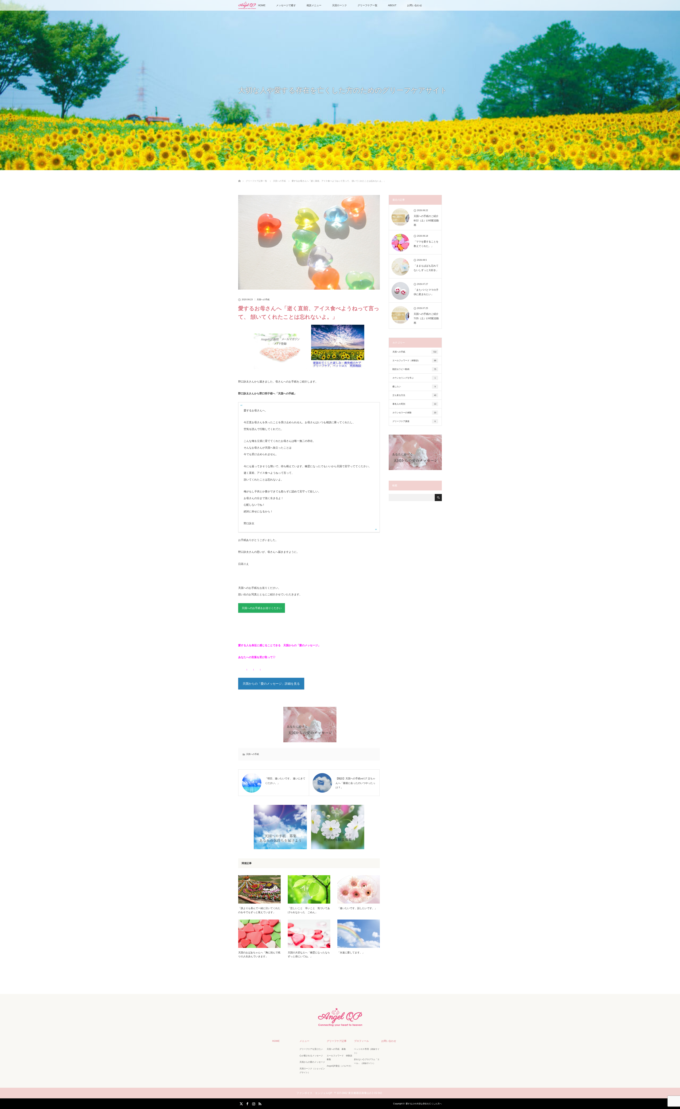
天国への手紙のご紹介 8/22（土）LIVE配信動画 (426, 220)
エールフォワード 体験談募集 (339, 1057)
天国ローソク (339, 5)
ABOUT (392, 5)
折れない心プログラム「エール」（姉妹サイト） (366, 1061)
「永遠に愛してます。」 (351, 952)
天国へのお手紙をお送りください (262, 608)
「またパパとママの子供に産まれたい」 (426, 292)
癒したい (414, 386)
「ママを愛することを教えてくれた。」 (426, 243)
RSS (259, 1103)
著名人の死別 (414, 404)
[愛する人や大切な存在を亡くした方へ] (340, 1024)
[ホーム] (239, 176)
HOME (261, 5)
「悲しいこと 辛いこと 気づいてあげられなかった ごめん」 (309, 910)
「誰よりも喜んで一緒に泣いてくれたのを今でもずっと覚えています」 (259, 910)
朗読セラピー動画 (414, 369)
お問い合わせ (414, 5)
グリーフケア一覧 (367, 5)
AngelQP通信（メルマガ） (339, 1066)
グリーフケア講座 (414, 421)
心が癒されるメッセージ (311, 1055)
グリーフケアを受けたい (311, 1049)
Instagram (253, 1103)
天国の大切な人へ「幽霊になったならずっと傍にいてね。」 (309, 954)
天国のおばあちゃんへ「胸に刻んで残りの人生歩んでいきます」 (259, 954)
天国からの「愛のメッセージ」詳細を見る (271, 683)
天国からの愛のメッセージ (312, 1062)
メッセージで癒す (286, 5)
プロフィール (361, 1041)
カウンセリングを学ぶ (414, 378)
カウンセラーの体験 (414, 412)
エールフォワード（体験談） (414, 360)
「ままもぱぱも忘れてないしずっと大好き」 (426, 268)
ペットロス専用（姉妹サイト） (366, 1051)
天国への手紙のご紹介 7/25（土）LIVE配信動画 (426, 318)
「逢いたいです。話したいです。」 (357, 908)
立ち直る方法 (414, 395)
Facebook (247, 1103)
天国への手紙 (263, 299)
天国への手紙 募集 (336, 1049)
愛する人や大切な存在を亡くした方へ (424, 1103)
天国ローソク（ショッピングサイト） (312, 1070)
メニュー (304, 1041)
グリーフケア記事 (337, 1041)
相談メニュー (314, 5)
